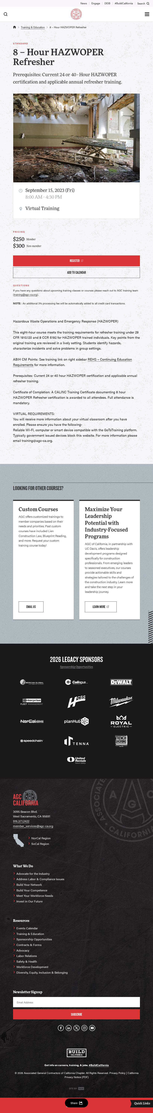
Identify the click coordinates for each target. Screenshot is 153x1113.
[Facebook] (61, 1028)
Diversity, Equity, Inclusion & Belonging (42, 972)
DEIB (107, 3)
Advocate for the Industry (33, 873)
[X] (76, 1028)
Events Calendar (27, 928)
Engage (95, 3)
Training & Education (33, 27)
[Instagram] (84, 1028)
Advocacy (22, 950)
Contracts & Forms (29, 945)
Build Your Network (29, 884)
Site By (73, 1088)
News (83, 3)
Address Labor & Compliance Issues (40, 879)
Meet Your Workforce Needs (34, 895)
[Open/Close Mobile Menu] (147, 14)
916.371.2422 (21, 821)
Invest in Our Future (29, 901)
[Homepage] (76, 14)
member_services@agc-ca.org (33, 826)
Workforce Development (32, 967)
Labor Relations (26, 956)
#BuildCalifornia (124, 3)
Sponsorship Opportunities (76, 667)
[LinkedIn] (69, 1028)
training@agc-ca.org (25, 294)
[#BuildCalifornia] (76, 1053)
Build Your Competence (31, 890)
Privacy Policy (117, 1073)
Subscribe (76, 1014)
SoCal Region (40, 844)
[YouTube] (92, 1028)
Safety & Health (26, 961)
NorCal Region (41, 838)
